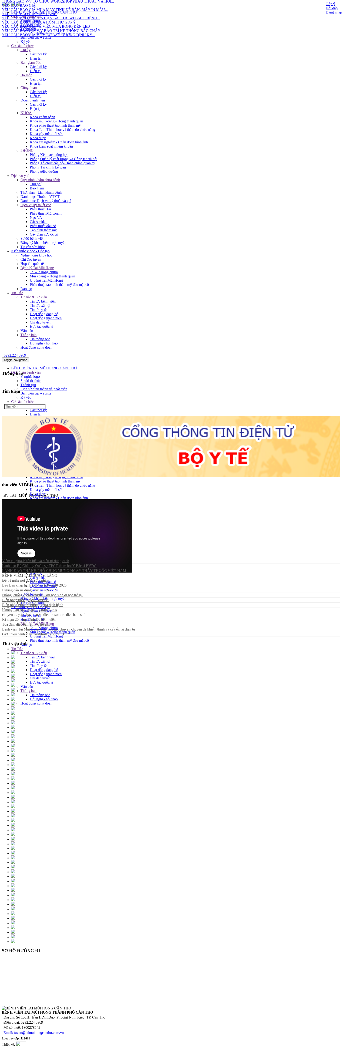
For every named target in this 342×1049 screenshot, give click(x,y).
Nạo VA (36, 217)
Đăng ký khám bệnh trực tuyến (43, 243)
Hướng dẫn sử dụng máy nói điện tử (29, 590)
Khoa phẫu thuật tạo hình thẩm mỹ (55, 125)
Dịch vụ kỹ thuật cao (35, 205)
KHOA (26, 113)
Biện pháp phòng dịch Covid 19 (25, 600)
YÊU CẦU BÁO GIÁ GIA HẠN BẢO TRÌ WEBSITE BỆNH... (51, 8)
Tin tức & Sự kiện (33, 297)
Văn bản (26, 331)
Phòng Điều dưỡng (44, 171)
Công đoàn (28, 88)
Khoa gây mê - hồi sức (46, 134)
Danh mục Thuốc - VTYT (40, 197)
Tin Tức (17, 293)
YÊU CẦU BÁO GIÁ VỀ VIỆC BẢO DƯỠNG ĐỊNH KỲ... (48, 25)
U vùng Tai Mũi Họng (46, 280)
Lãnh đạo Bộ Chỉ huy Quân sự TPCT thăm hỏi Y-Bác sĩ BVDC (49, 566)
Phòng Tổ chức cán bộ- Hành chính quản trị (62, 163)
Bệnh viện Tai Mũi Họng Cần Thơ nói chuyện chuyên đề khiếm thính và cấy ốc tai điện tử (68, 629)
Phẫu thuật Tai (40, 209)
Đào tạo (26, 289)
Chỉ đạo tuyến (30, 259)
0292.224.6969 (15, 355)
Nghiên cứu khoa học (36, 255)
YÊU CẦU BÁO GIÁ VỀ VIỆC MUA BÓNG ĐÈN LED (46, 17)
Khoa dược (38, 138)
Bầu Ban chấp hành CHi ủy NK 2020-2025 (34, 585)
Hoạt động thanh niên (46, 318)
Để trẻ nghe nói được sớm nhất (24, 580)
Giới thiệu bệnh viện (26, 372)
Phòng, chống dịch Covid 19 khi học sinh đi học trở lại (42, 595)
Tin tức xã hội (40, 305)
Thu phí (35, 184)
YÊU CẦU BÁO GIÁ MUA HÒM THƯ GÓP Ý (39, 13)
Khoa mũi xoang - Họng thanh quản (56, 121)
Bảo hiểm (37, 188)
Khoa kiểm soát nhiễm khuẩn (51, 146)
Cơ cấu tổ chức (22, 46)
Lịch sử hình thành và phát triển (43, 33)
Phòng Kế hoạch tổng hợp (49, 155)
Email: (8, 1033)
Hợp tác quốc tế (32, 264)
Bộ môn (26, 75)
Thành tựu (28, 29)
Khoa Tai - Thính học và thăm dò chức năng (62, 130)
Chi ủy (25, 50)
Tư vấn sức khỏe (32, 247)
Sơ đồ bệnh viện (32, 238)
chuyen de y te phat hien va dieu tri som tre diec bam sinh (44, 615)
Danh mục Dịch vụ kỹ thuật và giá (45, 201)
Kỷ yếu (25, 42)
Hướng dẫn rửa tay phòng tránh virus (29, 610)
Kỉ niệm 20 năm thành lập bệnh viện (29, 619)
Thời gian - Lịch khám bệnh (41, 192)
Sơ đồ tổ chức (30, 381)
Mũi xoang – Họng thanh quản (52, 276)
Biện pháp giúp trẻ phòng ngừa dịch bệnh (32, 605)
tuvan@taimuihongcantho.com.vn (39, 1033)
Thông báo (28, 335)
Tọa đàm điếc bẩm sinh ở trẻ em (25, 624)
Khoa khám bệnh (42, 117)
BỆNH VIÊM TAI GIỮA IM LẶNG (29, 575)
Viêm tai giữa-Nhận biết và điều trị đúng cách (35, 561)
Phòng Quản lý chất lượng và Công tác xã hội (63, 159)
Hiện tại (35, 58)
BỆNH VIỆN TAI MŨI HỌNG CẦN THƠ (44, 368)
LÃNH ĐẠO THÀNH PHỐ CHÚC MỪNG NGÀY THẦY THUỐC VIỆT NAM (64, 571)
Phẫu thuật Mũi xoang (46, 213)
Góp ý (330, 4)
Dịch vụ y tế (20, 176)
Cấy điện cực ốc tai (44, 234)
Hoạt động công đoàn (36, 347)
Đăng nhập (334, 12)
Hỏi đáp (332, 8)
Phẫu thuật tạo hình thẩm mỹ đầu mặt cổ (59, 285)
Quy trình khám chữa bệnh (40, 180)
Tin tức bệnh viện (43, 301)
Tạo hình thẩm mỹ (43, 230)
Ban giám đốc (30, 62)
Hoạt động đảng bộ (44, 314)
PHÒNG (27, 150)
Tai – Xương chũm (44, 272)
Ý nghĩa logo (30, 376)
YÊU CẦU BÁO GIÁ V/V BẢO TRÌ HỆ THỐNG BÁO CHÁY (51, 21)
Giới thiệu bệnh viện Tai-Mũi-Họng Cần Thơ (35, 634)
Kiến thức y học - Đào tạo (30, 251)
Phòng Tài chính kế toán (48, 167)
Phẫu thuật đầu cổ (43, 226)
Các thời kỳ (38, 54)
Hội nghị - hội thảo (44, 343)
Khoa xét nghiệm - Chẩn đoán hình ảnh (59, 142)
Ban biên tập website (35, 37)
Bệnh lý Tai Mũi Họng (37, 268)
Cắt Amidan (38, 222)
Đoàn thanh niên (32, 100)
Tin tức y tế (38, 310)
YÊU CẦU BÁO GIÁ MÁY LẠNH (29, 4)
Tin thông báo (40, 339)
